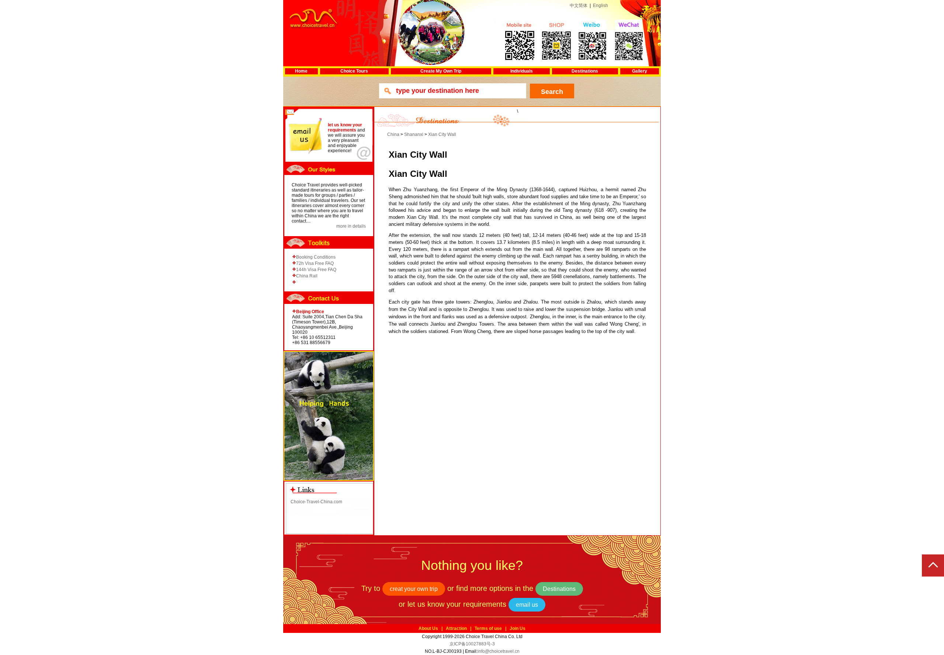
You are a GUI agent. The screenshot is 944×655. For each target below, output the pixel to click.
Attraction (456, 628)
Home (301, 71)
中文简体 (578, 5)
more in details (351, 226)
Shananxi (413, 134)
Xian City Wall (442, 134)
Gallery (639, 71)
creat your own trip (414, 589)
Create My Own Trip (440, 71)
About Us (428, 628)
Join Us (517, 628)
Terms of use (488, 628)
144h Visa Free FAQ (316, 269)
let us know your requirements (345, 127)
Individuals (521, 71)
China (393, 134)
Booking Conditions (316, 257)
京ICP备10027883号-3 (472, 644)
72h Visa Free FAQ (315, 263)
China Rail (306, 276)
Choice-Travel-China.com (316, 501)
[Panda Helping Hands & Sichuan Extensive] (329, 416)
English (600, 5)
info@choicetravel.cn (499, 651)
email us (527, 605)
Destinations (585, 71)
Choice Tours (354, 71)
